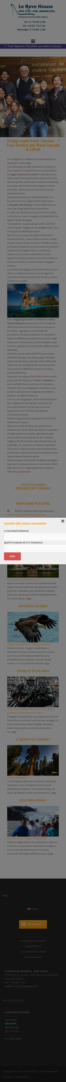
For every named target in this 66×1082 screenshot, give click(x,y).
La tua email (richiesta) (16, 530)
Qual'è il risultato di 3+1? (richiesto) (23, 542)
